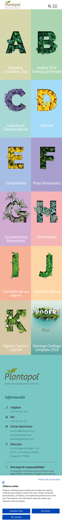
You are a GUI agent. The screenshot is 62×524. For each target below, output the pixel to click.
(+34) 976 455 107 (18, 421)
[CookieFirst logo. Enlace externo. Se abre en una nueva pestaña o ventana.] (3, 482)
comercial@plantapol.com (22, 431)
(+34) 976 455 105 (18, 411)
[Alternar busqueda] (49, 6)
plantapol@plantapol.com (22, 439)
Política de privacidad (49, 479)
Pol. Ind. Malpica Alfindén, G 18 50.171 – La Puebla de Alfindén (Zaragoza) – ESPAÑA (24, 452)
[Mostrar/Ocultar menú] (55, 6)
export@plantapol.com (20, 435)
